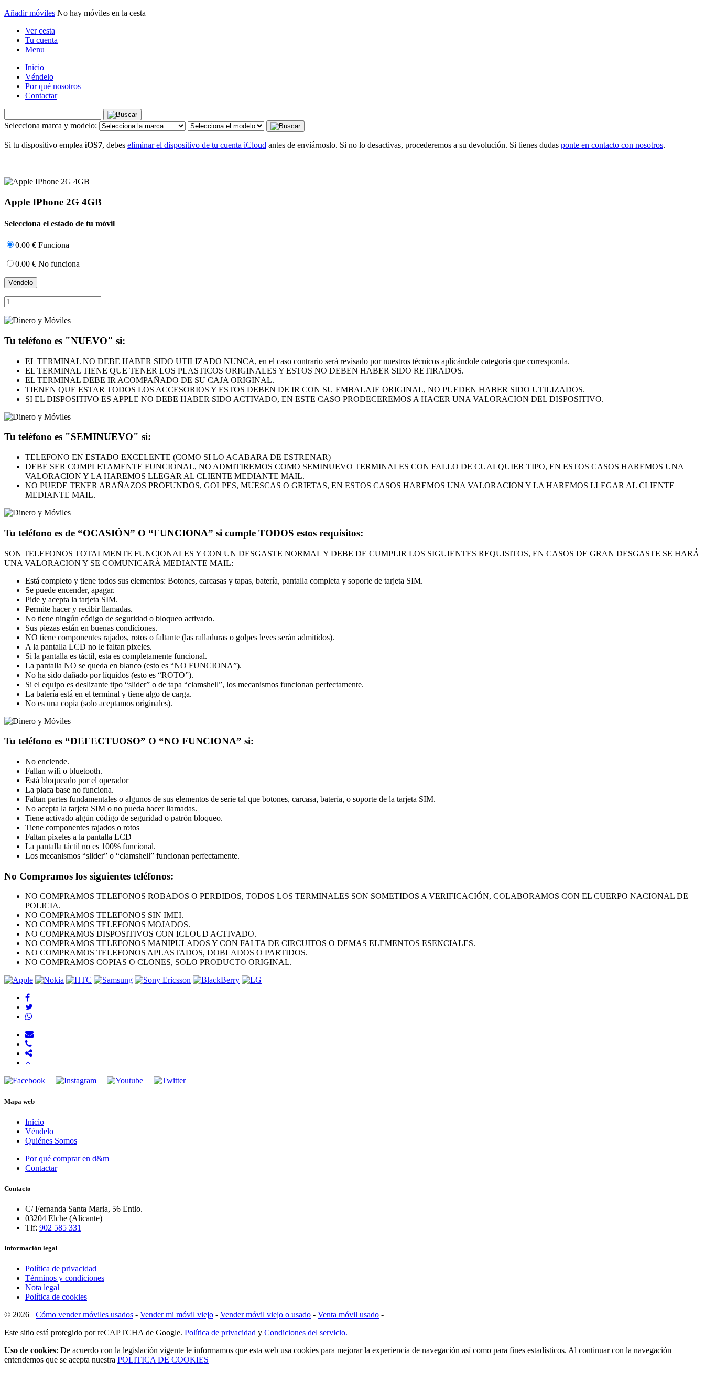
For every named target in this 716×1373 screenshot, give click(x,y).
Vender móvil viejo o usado (265, 1314)
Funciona (42, 244)
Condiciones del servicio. (306, 1332)
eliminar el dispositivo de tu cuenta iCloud (196, 144)
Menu (35, 49)
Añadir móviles (29, 12)
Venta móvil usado (348, 1314)
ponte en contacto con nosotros (612, 144)
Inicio (34, 67)
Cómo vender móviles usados (84, 1314)
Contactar (41, 95)
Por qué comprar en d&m (67, 1158)
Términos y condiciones (64, 1277)
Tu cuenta (41, 40)
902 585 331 (60, 1227)
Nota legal (42, 1287)
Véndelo (39, 76)
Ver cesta (40, 30)
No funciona (47, 263)
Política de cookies (56, 1296)
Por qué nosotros (53, 86)
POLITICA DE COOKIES (163, 1359)
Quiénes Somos (51, 1140)
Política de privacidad (60, 1268)
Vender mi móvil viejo (176, 1314)
